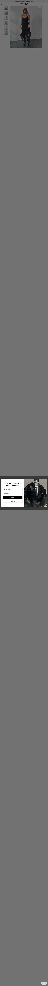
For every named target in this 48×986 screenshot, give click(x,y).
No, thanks (12, 501)
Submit (12, 497)
